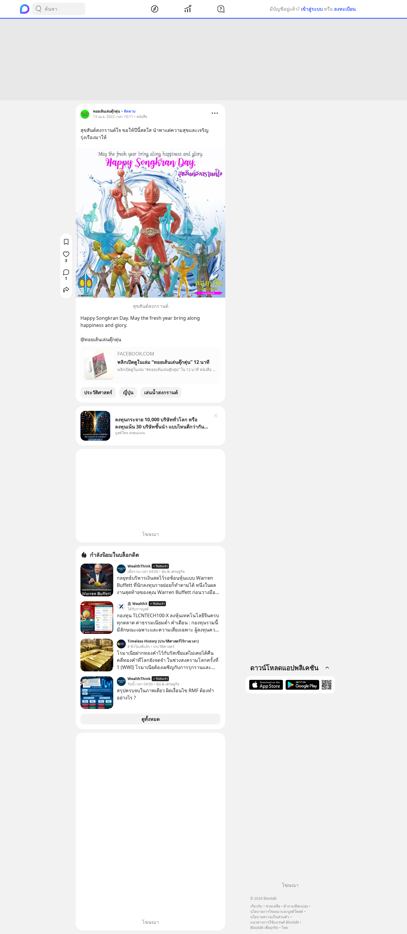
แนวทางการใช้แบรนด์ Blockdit (274, 922)
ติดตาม (130, 111)
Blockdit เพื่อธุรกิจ (264, 927)
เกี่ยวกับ (256, 906)
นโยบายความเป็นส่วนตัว (269, 916)
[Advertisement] (203, 59)
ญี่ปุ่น (128, 392)
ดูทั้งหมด (151, 719)
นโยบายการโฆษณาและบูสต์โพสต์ (276, 911)
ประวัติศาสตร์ (98, 392)
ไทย (285, 927)
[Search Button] (38, 8)
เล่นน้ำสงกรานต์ (161, 392)
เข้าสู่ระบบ (312, 9)
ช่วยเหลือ (273, 906)
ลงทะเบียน (345, 9)
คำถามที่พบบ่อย (295, 906)
